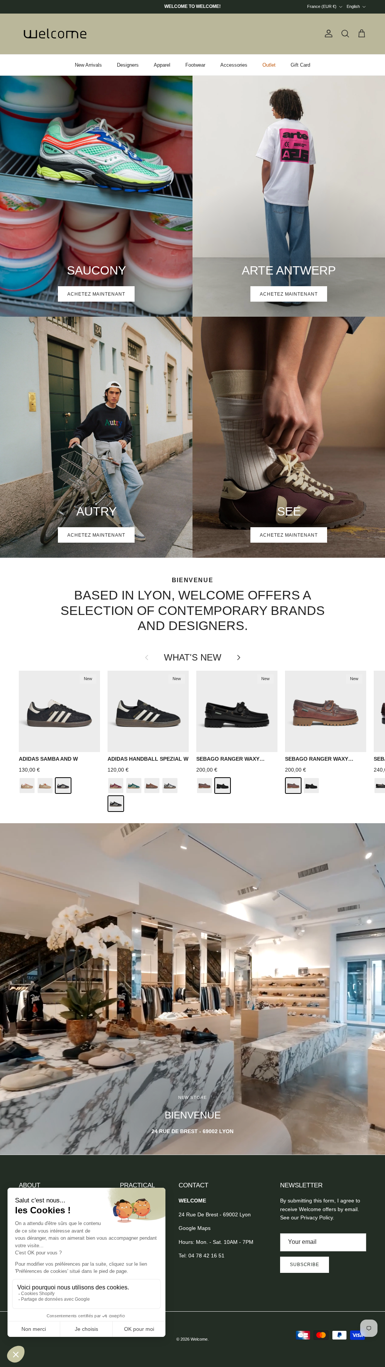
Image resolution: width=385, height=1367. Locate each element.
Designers (128, 65)
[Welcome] (56, 34)
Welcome (199, 1339)
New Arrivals (88, 65)
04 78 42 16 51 (206, 1256)
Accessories (233, 65)
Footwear (195, 65)
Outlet (269, 65)
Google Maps (195, 1228)
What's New (192, 657)
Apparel (162, 65)
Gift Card (300, 65)
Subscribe (305, 1264)
